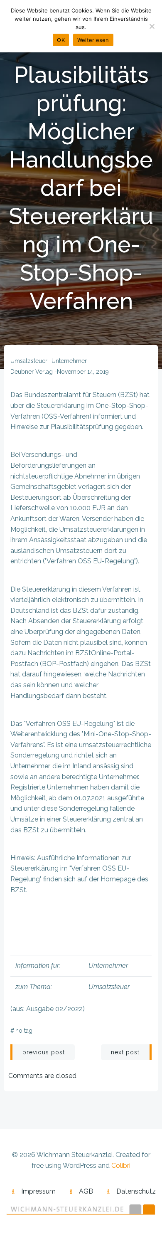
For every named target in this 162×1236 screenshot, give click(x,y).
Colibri (120, 1165)
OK (61, 40)
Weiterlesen (93, 40)
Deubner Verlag (31, 371)
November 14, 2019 (83, 371)
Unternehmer (69, 361)
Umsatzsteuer (28, 361)
